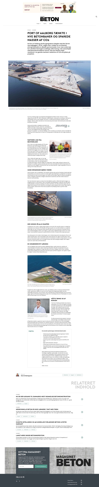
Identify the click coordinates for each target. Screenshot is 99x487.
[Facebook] (19, 481)
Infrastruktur (19, 403)
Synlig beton (25, 416)
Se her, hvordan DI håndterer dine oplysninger (31, 469)
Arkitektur (32, 416)
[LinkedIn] (16, 481)
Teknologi (33, 429)
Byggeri (26, 403)
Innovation (19, 429)
